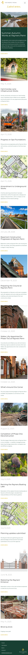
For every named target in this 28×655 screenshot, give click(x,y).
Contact (3, 650)
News (2, 648)
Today (3, 643)
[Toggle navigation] (25, 3)
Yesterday (4, 645)
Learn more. (4, 53)
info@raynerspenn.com (6, 652)
